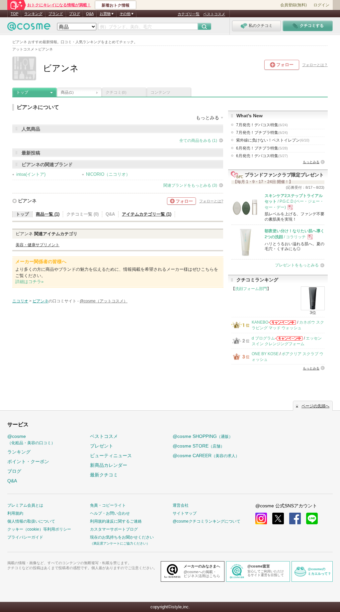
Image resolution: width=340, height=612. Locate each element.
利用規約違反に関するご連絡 (116, 521)
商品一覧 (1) (47, 214)
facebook (295, 518)
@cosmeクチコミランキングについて (206, 521)
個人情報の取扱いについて (31, 521)
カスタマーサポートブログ (114, 529)
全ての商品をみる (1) (198, 140)
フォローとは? (211, 201)
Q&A (90, 14)
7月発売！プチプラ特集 (262, 132)
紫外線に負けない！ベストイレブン (272, 140)
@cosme (31, 439)
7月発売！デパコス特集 (262, 125)
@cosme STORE (198, 446)
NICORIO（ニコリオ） (108, 174)
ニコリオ (20, 301)
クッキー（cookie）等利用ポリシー (39, 529)
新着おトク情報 (115, 5)
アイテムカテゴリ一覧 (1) (146, 214)
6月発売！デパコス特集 (262, 155)
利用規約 (15, 513)
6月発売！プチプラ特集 (262, 148)
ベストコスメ (214, 14)
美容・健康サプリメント (37, 245)
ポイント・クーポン (28, 461)
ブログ (74, 14)
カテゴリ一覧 (189, 14)
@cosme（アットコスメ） (104, 301)
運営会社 (181, 505)
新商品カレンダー (108, 465)
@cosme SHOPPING (203, 436)
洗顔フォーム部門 (251, 288)
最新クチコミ (104, 474)
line (312, 518)
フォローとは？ (315, 65)
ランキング (33, 14)
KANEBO (260, 322)
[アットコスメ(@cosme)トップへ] (28, 28)
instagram (261, 518)
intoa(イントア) (30, 174)
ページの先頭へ (315, 406)
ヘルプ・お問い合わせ (110, 513)
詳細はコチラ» (29, 281)
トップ (22, 92)
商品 (67, 92)
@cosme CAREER (206, 455)
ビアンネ (27, 200)
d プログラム (263, 338)
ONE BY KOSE (265, 354)
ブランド (55, 14)
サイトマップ (185, 513)
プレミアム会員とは (25, 505)
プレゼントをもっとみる (297, 265)
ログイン (321, 5)
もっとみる (311, 162)
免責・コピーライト (108, 505)
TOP (14, 14)
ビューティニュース (111, 455)
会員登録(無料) (293, 5)
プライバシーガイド (25, 537)
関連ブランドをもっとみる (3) (190, 185)
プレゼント (101, 446)
